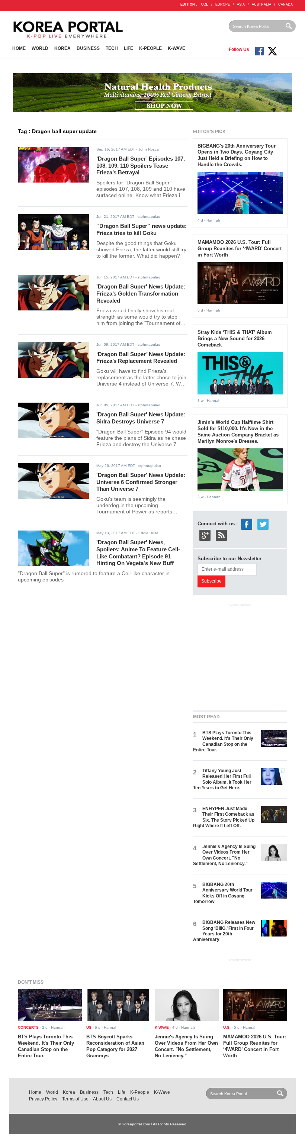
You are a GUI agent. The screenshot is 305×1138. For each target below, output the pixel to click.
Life (128, 48)
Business (88, 48)
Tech (112, 48)
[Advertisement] (249, 655)
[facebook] (246, 524)
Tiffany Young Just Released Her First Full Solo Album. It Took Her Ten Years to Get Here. (222, 779)
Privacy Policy (43, 1099)
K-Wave (176, 48)
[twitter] (263, 524)
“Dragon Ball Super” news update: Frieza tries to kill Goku (141, 229)
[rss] (221, 535)
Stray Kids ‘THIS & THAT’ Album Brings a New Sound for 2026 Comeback (235, 338)
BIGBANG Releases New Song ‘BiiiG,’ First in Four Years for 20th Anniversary (224, 931)
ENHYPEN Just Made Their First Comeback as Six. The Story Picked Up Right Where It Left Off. (223, 817)
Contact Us (127, 1099)
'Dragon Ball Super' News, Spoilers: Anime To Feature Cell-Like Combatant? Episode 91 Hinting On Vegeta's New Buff (138, 552)
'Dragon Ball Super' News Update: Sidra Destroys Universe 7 (140, 418)
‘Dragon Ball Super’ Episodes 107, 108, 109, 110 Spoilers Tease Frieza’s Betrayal (140, 165)
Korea (62, 48)
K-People (150, 48)
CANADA (285, 4)
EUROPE (222, 4)
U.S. (204, 4)
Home (19, 48)
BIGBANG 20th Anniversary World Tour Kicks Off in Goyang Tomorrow (223, 893)
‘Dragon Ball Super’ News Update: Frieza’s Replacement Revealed (140, 357)
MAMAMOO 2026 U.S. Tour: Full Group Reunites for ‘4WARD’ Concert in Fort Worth (240, 248)
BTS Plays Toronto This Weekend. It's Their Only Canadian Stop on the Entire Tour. (223, 741)
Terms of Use (75, 1099)
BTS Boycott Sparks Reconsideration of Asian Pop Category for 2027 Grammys (115, 1046)
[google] (205, 535)
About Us (102, 1099)
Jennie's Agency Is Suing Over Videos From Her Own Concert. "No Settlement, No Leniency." (224, 855)
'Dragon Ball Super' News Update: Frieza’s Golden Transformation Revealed (140, 293)
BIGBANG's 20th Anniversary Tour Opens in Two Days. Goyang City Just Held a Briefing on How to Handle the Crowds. (237, 155)
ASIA (241, 4)
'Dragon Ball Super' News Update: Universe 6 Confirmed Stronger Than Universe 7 (140, 482)
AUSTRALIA (261, 4)
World (40, 48)
